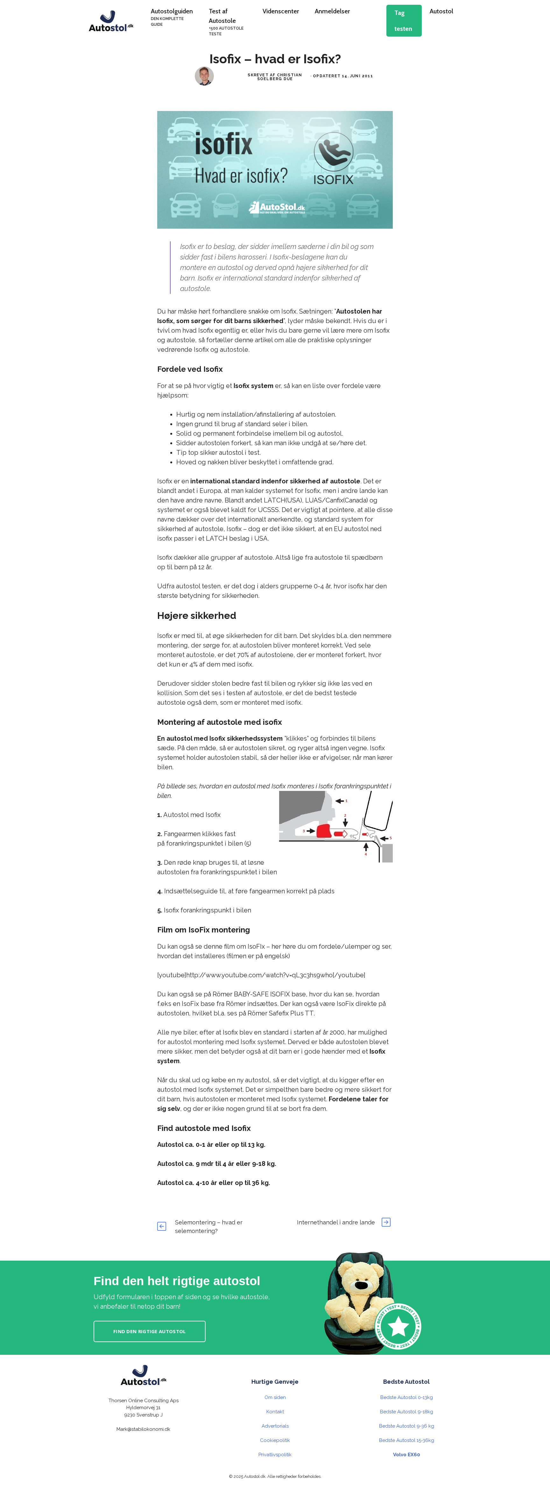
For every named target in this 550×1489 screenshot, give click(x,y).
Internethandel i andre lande (336, 1222)
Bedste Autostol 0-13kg (406, 1397)
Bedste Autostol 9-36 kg (406, 1426)
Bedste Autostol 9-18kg (406, 1412)
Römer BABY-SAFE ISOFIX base (259, 994)
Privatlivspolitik (275, 1455)
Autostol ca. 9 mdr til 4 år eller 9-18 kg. (216, 1163)
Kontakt (275, 1412)
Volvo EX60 (406, 1455)
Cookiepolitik (275, 1440)
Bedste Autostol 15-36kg (406, 1440)
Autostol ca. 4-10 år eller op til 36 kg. (213, 1183)
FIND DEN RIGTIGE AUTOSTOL (149, 1331)
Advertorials (275, 1426)
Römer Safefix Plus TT (281, 1013)
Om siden (275, 1397)
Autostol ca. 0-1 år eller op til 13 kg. (211, 1144)
